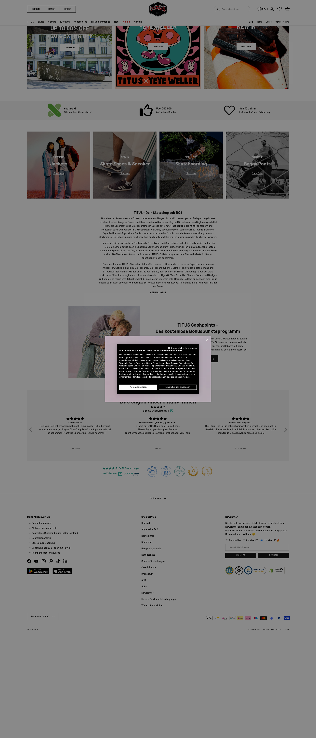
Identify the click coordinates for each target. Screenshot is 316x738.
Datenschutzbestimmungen (182, 348)
